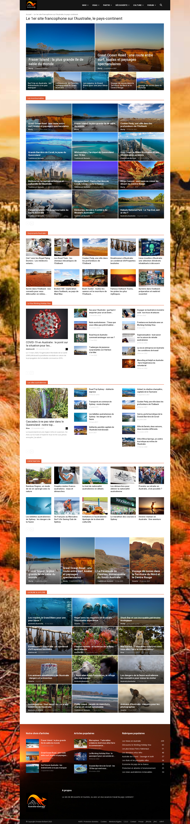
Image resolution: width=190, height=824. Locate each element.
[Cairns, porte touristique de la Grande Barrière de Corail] (128, 417)
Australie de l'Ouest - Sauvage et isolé (138, 756)
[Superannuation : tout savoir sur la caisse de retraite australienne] (128, 338)
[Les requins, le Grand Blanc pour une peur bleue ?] (95, 81)
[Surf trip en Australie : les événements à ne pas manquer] (39, 81)
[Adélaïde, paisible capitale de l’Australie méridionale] (80, 430)
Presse (141, 822)
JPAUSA (148, 822)
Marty (31, 68)
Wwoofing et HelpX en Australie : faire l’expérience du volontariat (150, 362)
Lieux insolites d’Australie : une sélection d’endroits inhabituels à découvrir (151, 260)
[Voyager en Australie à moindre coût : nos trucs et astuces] (128, 313)
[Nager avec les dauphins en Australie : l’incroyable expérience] (95, 612)
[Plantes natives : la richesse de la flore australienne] (95, 641)
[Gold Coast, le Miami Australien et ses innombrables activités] (141, 146)
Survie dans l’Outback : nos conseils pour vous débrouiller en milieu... (38, 291)
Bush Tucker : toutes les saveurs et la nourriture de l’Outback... (94, 291)
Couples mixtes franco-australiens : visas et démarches (65, 489)
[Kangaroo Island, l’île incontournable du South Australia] (49, 204)
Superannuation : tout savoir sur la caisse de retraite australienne (149, 337)
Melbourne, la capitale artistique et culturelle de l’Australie (46, 182)
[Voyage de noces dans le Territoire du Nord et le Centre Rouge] (122, 81)
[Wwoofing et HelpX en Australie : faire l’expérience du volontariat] (128, 363)
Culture (137, 5)
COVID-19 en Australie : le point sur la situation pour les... (47, 344)
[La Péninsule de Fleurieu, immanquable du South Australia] (67, 81)
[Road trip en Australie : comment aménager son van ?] (80, 338)
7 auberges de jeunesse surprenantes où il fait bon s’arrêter (100, 349)
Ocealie (135, 581)
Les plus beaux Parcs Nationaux (135, 748)
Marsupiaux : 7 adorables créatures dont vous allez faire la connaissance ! (141, 648)
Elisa (28, 428)
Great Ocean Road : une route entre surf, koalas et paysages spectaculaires (48, 124)
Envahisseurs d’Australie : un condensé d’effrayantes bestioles (123, 260)
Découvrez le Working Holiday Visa (136, 745)
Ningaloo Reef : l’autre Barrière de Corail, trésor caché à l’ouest (91, 182)
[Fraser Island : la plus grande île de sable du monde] (60, 53)
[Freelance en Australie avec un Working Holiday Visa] (128, 325)
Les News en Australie (131, 741)
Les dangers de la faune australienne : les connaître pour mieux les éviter (139, 676)
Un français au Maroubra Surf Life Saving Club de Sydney (65, 519)
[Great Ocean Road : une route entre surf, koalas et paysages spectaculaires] (129, 53)
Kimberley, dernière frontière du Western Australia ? (90, 211)
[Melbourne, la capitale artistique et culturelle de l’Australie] (49, 175)
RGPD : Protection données (88, 822)
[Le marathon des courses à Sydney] (123, 506)
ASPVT (161, 822)
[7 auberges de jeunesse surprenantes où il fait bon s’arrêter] (80, 350)
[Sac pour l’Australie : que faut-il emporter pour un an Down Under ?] (80, 313)
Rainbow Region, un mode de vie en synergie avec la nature (38, 489)
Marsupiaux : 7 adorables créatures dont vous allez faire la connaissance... (102, 743)
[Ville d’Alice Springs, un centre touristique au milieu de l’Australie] (128, 442)
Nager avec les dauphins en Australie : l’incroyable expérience (93, 619)
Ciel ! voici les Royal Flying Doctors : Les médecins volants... (38, 260)
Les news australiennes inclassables (137, 772)
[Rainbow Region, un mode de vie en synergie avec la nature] (38, 475)
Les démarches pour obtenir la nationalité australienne (120, 489)
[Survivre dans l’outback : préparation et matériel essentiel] (151, 278)
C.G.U (126, 822)
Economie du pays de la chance (135, 764)
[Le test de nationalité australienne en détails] (95, 475)
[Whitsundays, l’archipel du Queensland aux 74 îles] (95, 146)
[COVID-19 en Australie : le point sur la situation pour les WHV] (47, 324)
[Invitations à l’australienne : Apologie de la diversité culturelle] (95, 506)
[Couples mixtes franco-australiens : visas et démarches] (66, 475)
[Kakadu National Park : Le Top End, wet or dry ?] (141, 204)
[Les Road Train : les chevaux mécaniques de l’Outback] (66, 247)
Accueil (28, 14)
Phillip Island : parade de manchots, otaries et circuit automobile (92, 705)
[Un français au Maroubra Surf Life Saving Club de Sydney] (66, 506)
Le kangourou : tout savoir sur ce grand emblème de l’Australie (48, 705)
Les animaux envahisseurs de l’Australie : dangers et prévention (48, 676)
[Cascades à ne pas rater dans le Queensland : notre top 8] (47, 403)
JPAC (155, 822)
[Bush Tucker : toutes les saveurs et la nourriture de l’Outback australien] (95, 278)
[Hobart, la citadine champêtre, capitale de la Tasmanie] (128, 392)
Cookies (104, 822)
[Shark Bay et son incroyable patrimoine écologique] (141, 612)
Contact (133, 822)
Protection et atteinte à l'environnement (139, 768)
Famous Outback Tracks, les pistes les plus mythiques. (122, 291)
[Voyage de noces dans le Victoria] (150, 81)
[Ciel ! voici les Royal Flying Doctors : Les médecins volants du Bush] (38, 247)
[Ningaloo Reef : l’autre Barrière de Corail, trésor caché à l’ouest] (95, 175)
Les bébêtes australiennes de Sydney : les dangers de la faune (101, 416)
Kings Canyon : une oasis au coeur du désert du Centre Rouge (139, 182)
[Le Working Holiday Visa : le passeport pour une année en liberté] (80, 756)
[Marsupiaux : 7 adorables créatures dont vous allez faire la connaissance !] (141, 641)
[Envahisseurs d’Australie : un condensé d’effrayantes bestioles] (123, 247)
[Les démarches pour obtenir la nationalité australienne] (123, 475)
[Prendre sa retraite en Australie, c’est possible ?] (151, 475)
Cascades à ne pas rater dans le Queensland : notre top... (45, 423)
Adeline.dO (30, 349)
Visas (94, 5)
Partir (106, 5)
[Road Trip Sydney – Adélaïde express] (80, 392)
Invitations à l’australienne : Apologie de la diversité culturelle (95, 519)
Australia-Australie (127, 216)
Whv (84, 5)
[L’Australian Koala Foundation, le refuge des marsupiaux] (95, 669)
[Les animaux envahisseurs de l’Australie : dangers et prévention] (49, 669)
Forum (150, 5)
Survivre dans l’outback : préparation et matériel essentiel (150, 291)
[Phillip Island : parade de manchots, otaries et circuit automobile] (95, 698)
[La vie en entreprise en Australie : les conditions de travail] (128, 351)
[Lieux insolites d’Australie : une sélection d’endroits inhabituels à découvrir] (151, 247)
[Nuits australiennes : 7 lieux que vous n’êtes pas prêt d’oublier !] (80, 325)
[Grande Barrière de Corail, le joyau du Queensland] (49, 146)
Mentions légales (115, 822)
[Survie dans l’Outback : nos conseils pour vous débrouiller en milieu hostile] (38, 278)
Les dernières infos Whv (132, 752)
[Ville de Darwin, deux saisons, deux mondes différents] (128, 429)
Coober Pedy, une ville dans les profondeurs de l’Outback (136, 124)
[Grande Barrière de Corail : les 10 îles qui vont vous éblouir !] (80, 769)
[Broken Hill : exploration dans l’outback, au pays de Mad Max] (66, 278)
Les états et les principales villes (135, 760)
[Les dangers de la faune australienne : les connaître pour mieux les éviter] (141, 669)
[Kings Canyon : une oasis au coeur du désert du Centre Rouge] (141, 175)
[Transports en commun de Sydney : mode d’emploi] (80, 404)
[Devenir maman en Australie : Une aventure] (151, 506)
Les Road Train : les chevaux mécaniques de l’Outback (65, 260)
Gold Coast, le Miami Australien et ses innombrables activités (139, 153)
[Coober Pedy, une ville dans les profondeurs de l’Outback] (141, 118)
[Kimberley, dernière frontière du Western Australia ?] (95, 204)
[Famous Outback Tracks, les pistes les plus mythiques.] (123, 278)
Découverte (121, 5)
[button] (161, 5)
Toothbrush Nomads (36, 158)
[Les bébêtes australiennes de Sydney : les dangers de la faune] (80, 417)
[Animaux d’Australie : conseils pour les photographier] (141, 698)
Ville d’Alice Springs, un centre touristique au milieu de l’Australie (150, 441)
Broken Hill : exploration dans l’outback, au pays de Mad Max (66, 291)
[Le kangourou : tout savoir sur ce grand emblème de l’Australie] (49, 698)
